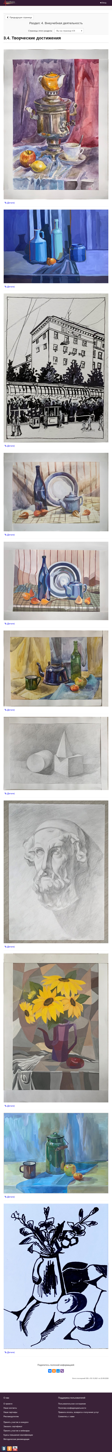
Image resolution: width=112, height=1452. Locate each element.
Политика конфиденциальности (72, 1407)
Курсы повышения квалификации (18, 1434)
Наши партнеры (10, 1412)
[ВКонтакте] (50, 1371)
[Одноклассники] (54, 1371)
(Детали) (10, 203)
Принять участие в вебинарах (17, 1430)
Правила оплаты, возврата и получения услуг (78, 1412)
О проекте (8, 1403)
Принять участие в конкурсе (16, 1422)
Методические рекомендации (16, 1439)
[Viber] (62, 1371)
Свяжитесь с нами (66, 1416)
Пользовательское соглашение (72, 1403)
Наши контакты (10, 1407)
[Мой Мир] (58, 1371)
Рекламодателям (11, 1416)
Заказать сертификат (13, 1426)
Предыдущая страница (20, 17)
